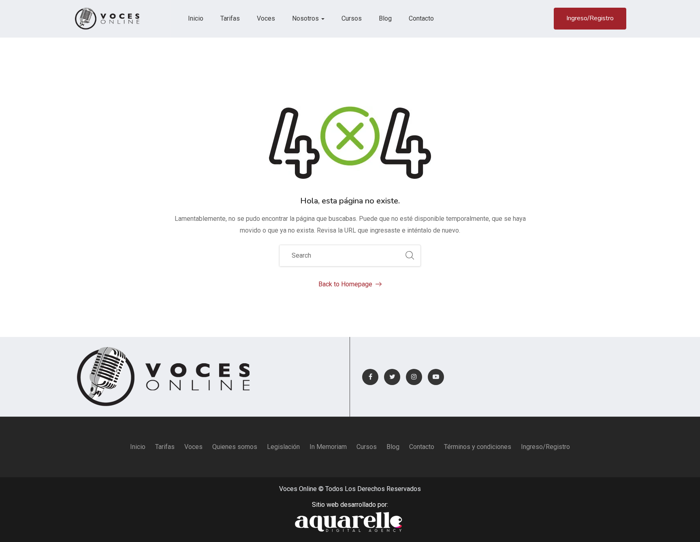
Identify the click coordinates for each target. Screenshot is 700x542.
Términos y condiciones (477, 447)
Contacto (421, 18)
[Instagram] (414, 377)
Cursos (351, 18)
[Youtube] (436, 377)
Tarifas (230, 18)
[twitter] (392, 377)
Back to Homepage (345, 284)
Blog (385, 18)
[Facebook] (370, 377)
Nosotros (306, 18)
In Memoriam (328, 447)
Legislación (283, 447)
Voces (266, 18)
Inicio (195, 18)
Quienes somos (234, 447)
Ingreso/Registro (590, 18)
